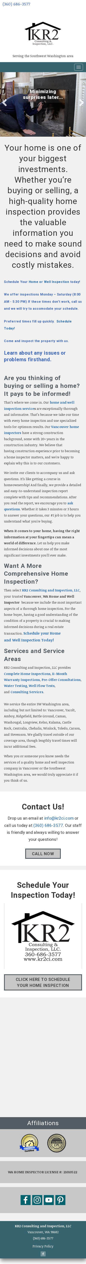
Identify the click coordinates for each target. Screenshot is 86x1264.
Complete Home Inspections (27, 674)
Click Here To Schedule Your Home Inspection (43, 982)
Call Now (43, 853)
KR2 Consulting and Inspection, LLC (51, 590)
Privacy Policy (43, 1246)
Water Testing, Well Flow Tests (29, 686)
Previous (6, 102)
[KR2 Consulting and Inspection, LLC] (43, 28)
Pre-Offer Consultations (61, 680)
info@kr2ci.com (59, 818)
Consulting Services (27, 692)
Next (80, 102)
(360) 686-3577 (16, 4)
